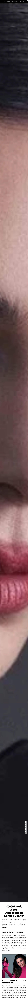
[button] (25, 827)
